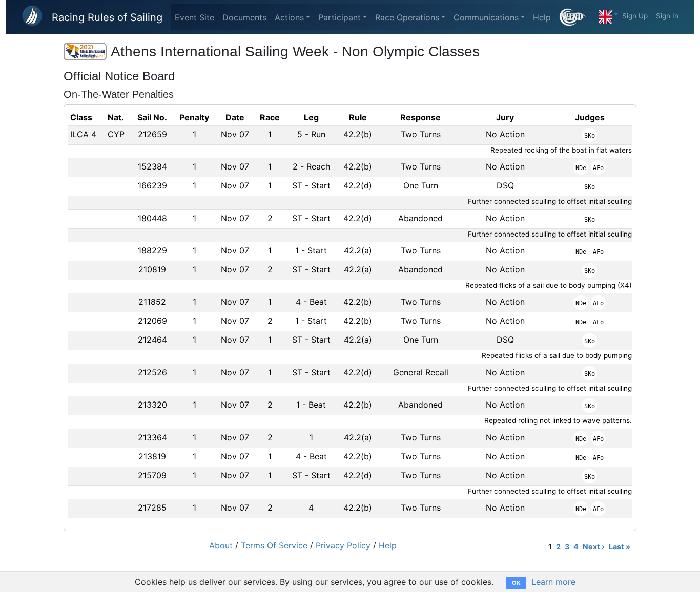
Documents (244, 17)
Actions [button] (289, 17)
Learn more (553, 582)
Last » (619, 546)
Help (542, 17)
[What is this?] (577, 17)
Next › (594, 546)
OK (516, 582)
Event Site (194, 17)
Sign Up (635, 16)
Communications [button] (486, 17)
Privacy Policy (343, 545)
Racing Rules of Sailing (107, 17)
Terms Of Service (274, 545)
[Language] (608, 14)
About (221, 545)
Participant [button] (339, 17)
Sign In (667, 16)
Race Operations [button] (407, 17)
